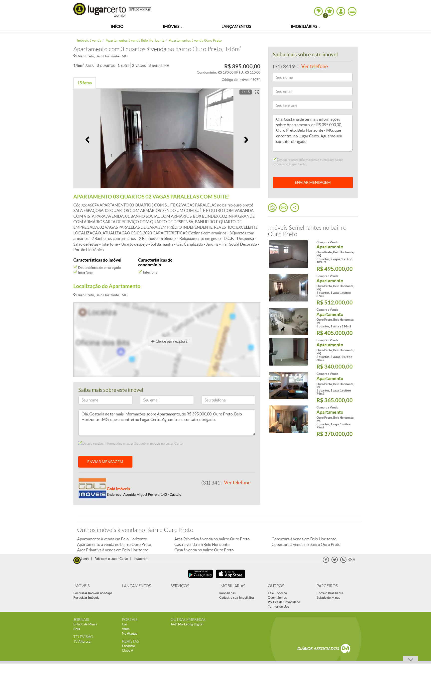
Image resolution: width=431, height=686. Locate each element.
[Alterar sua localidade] (318, 11)
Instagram (141, 559)
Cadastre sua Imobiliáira (236, 597)
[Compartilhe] (294, 207)
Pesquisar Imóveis (86, 597)
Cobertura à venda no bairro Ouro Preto (306, 544)
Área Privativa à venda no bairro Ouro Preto (212, 539)
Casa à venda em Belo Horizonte (201, 544)
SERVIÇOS (180, 586)
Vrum (126, 629)
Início (117, 26)
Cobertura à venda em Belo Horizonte (304, 539)
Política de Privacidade (284, 602)
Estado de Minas (328, 597)
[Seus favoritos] (272, 207)
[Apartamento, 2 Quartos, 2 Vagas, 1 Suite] (288, 352)
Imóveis (171, 26)
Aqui (76, 629)
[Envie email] (283, 207)
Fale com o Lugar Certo (111, 559)
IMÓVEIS (81, 586)
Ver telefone (237, 482)
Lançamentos (236, 26)
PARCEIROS (327, 586)
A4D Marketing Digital (187, 624)
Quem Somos (277, 597)
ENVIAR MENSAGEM (105, 462)
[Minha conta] (340, 11)
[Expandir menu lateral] (352, 11)
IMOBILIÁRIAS (232, 586)
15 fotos (84, 83)
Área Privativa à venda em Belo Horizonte (112, 550)
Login (85, 559)
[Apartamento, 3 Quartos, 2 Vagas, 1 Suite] (288, 254)
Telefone (210, 400)
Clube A (127, 650)
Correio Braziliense (330, 593)
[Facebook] (326, 562)
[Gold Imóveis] (92, 488)
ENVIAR (313, 182)
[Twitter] (334, 562)
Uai (124, 624)
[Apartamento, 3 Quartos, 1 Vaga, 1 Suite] (288, 287)
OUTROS (276, 586)
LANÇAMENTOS (136, 586)
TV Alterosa (82, 641)
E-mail (147, 400)
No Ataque (129, 633)
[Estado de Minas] (140, 9)
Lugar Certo (99, 9)
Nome (85, 400)
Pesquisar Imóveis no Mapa (92, 593)
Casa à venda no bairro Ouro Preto (204, 550)
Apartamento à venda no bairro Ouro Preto (114, 544)
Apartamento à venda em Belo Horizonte (112, 539)
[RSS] (347, 562)
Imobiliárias (304, 26)
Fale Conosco (277, 593)
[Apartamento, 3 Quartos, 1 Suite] (288, 321)
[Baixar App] (201, 579)
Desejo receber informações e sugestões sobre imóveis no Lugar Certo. (132, 443)
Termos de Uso (278, 606)
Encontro (128, 646)
